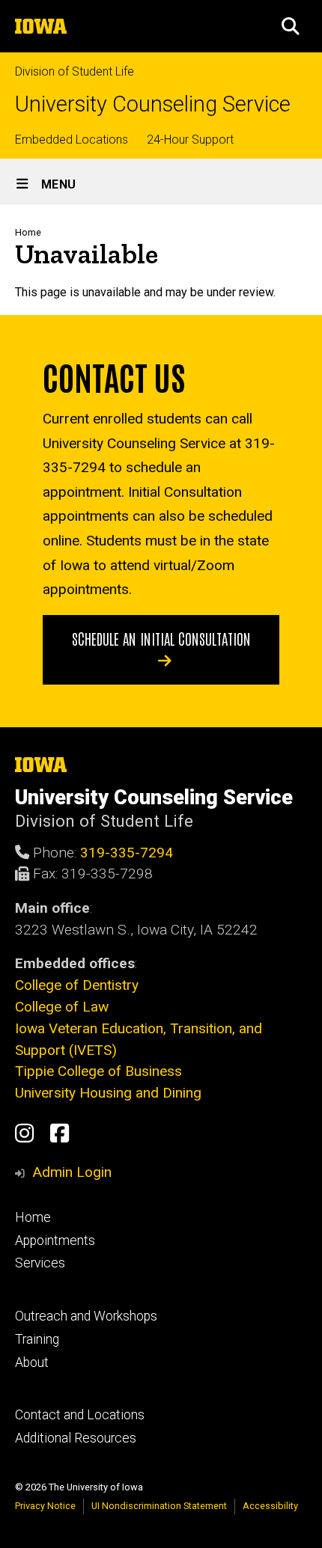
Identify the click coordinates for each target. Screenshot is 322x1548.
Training (37, 1339)
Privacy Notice (45, 1505)
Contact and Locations (80, 1414)
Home (28, 232)
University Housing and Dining (108, 1092)
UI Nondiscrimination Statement (159, 1505)
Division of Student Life (74, 71)
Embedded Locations (71, 139)
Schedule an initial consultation (161, 638)
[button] (290, 26)
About (32, 1362)
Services (40, 1262)
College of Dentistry (77, 985)
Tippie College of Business (98, 1071)
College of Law (62, 1006)
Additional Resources (75, 1438)
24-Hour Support (190, 139)
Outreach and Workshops (86, 1316)
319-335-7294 (126, 852)
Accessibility (270, 1505)
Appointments (55, 1240)
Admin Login (72, 1172)
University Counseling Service (153, 104)
